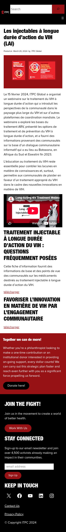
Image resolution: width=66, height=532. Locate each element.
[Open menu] (62, 18)
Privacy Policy (14, 514)
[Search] (58, 9)
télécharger (11, 292)
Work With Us (18, 428)
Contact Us (12, 505)
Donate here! (16, 385)
